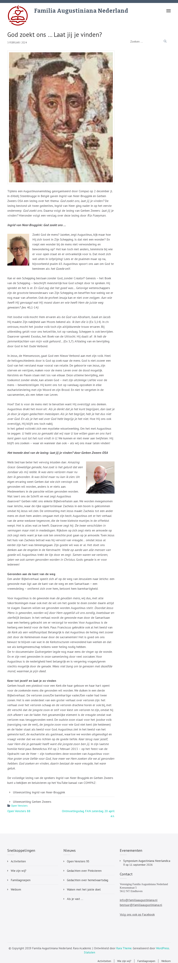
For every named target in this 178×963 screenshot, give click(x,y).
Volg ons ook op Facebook (137, 914)
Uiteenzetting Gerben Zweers (32, 802)
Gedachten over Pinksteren (84, 871)
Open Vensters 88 (18, 811)
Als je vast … (75, 899)
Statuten (89, 952)
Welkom (16, 889)
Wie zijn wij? (18, 871)
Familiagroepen (20, 880)
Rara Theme (124, 948)
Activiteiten (18, 861)
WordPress (162, 948)
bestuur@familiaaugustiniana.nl (141, 905)
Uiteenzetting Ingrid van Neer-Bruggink (39, 792)
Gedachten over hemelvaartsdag (87, 880)
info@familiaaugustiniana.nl (138, 900)
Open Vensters (19, 805)
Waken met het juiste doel (84, 889)
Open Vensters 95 (78, 861)
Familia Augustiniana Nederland (81, 10)
